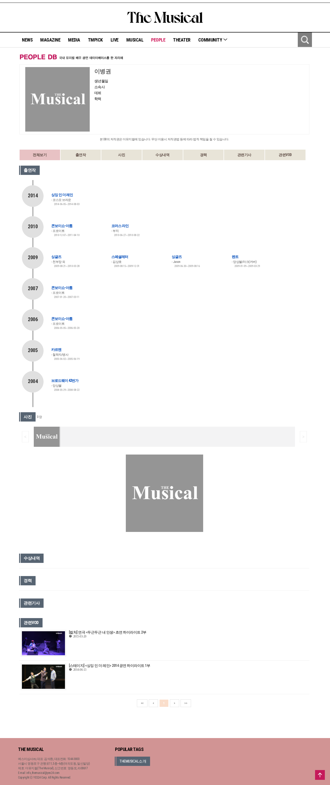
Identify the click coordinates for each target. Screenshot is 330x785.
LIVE (115, 40)
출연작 (81, 155)
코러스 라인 (120, 226)
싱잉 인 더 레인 (62, 195)
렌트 (235, 257)
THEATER (182, 40)
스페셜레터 (119, 257)
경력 (203, 155)
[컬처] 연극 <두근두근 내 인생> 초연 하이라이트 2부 (107, 632)
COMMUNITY (210, 40)
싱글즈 (56, 257)
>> (185, 703)
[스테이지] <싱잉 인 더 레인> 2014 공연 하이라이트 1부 (109, 665)
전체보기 (40, 155)
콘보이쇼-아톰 (61, 226)
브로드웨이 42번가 (64, 380)
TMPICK (95, 40)
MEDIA (74, 40)
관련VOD (285, 155)
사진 (121, 155)
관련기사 (244, 155)
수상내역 (162, 155)
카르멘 (56, 349)
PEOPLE (158, 40)
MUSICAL (135, 40)
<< (142, 703)
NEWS (27, 40)
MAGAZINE (50, 40)
